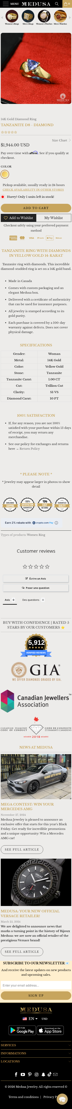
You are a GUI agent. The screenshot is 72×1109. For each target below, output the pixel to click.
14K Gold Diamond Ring (18, 119)
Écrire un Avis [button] (37, 578)
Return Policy (30, 448)
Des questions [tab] (30, 600)
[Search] (58, 4)
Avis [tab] (7, 600)
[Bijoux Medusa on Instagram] (37, 1074)
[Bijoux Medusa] (36, 4)
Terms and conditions (23, 1097)
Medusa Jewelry (26, 1087)
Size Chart (60, 140)
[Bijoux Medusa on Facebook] (16, 1074)
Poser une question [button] (37, 588)
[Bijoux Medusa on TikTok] (49, 1074)
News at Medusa (36, 747)
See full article (22, 849)
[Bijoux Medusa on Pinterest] (30, 1074)
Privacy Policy (53, 1097)
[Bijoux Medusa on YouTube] (23, 1074)
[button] (62, 1099)
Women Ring (36, 535)
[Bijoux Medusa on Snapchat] (43, 1074)
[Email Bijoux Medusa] (55, 1074)
